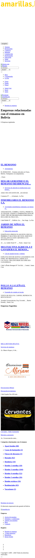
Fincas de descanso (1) (13, 454)
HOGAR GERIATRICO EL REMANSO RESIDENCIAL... (16, 182)
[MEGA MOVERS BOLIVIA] (18, 342)
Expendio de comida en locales (14, 292)
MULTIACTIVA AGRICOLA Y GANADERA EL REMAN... (16, 248)
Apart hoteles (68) (12, 446)
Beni (6, 75)
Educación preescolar (11, 231)
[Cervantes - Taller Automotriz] (18, 430)
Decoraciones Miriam (7, 388)
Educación (8, 57)
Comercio (8, 50)
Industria (7, 52)
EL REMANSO (8, 164)
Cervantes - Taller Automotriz (10, 432)
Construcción (9, 54)
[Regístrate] (17, 95)
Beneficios (8, 535)
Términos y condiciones (12, 519)
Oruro (6, 81)
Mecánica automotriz (7, 435)
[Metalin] (4, 66)
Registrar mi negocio (7, 503)
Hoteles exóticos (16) (13, 481)
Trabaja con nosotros (11, 520)
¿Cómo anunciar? (10, 533)
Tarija (6, 92)
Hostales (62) (10, 458)
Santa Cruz (8, 88)
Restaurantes (8, 49)
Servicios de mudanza (7, 347)
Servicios (7, 61)
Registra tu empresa (11, 105)
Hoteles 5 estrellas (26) (13, 477)
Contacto (7, 524)
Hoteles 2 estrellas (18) (13, 466)
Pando (7, 83)
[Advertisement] (17, 25)
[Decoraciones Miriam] (18, 386)
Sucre (6, 90)
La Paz (7, 78)
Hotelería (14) (10, 462)
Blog (6, 522)
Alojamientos (9, 169)
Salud (6, 59)
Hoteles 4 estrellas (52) (13, 474)
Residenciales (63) (12, 485)
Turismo (7, 47)
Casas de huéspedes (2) (14, 450)
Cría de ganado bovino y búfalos (15, 253)
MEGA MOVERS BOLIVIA (10, 344)
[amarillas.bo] (5, 509)
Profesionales (9, 55)
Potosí (6, 85)
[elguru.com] (5, 64)
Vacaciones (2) (10, 489)
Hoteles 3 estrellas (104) (14, 470)
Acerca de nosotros (10, 517)
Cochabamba (9, 76)
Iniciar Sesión (9, 537)
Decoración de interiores (8, 391)
